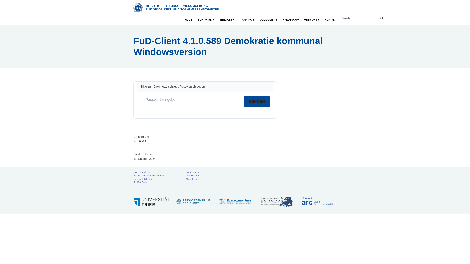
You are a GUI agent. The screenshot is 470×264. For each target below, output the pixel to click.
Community (267, 19)
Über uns (310, 19)
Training (246, 19)
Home (188, 19)
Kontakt (331, 19)
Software (205, 19)
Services (226, 19)
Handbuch (290, 19)
